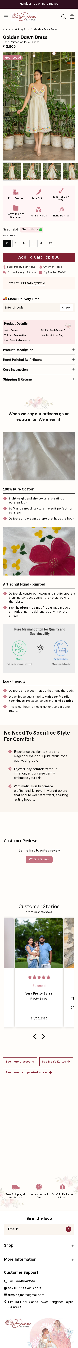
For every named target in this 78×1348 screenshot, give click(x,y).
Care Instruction (15, 369)
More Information (20, 1260)
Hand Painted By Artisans (22, 359)
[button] (63, 16)
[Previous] (5, 4)
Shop (8, 1245)
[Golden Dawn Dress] (12, 171)
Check (66, 307)
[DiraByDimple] (24, 16)
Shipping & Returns (18, 379)
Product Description (18, 349)
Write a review (39, 859)
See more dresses (18, 1061)
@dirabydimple (36, 283)
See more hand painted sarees (27, 1072)
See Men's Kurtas (54, 1061)
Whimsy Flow (22, 29)
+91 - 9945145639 (21, 1281)
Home (6, 29)
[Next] (73, 4)
